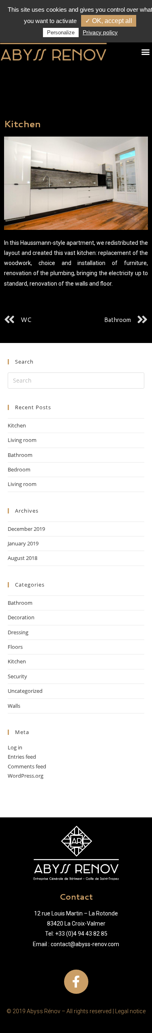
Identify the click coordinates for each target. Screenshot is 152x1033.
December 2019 (26, 528)
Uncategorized (25, 690)
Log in (15, 747)
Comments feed (27, 766)
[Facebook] (76, 982)
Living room (22, 440)
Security (17, 676)
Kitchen (17, 425)
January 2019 (23, 543)
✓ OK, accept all (108, 20)
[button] (145, 51)
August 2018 (22, 558)
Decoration (21, 617)
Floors (15, 646)
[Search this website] (76, 379)
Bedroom (19, 469)
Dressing (18, 632)
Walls (14, 705)
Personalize (61, 32)
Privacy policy (100, 32)
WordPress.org (25, 775)
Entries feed (22, 756)
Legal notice (130, 1011)
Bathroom (20, 455)
